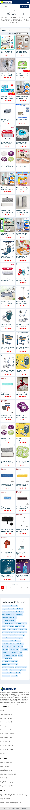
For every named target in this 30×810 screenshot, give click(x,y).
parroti (4, 629)
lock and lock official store (17, 643)
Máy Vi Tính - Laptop (6, 782)
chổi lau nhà (5, 646)
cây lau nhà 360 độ (18, 608)
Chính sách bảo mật (6, 714)
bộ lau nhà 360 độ (14, 649)
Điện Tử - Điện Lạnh (6, 762)
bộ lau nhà (5, 649)
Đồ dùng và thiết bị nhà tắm (22, 10)
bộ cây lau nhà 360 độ (8, 614)
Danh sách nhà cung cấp (7, 734)
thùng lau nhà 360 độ (8, 640)
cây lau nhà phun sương (20, 632)
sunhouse (13, 652)
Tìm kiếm (24, 6)
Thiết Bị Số (3, 778)
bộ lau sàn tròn (6, 638)
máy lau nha (14, 675)
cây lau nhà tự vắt (7, 658)
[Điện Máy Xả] (8, 689)
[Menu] (28, 2)
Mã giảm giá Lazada (6, 745)
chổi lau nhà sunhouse (8, 667)
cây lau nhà (5, 606)
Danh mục (3, 726)
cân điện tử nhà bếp (19, 635)
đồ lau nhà (17, 640)
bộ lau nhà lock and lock (16, 646)
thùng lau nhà (19, 611)
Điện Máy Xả (22, 808)
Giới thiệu (3, 710)
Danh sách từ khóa (6, 737)
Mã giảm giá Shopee (6, 749)
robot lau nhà (5, 652)
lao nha (4, 673)
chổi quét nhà (11, 611)
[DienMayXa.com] (8, 2)
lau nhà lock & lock (20, 626)
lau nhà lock (5, 643)
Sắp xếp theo (12, 33)
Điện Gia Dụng (4, 766)
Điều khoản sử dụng (6, 718)
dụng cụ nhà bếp (6, 608)
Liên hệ (2, 753)
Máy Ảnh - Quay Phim (7, 786)
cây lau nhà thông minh (8, 623)
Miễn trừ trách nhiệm (6, 722)
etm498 (20, 655)
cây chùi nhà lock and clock (9, 655)
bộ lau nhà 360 (14, 606)
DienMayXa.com (13, 808)
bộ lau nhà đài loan (7, 635)
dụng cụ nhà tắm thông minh (9, 664)
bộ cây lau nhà (6, 675)
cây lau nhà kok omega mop (9, 661)
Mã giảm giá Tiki (5, 741)
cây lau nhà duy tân (7, 632)
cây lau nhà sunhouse (20, 667)
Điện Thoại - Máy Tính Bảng (8, 774)
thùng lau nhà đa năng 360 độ (17, 670)
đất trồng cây (23, 649)
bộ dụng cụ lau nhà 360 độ (9, 617)
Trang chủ (2, 10)
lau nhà (4, 611)
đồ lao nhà (5, 670)
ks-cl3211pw (10, 673)
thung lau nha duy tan (8, 626)
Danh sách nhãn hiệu (6, 730)
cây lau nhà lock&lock (12, 629)
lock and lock (19, 614)
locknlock (19, 652)
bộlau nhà (18, 673)
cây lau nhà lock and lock (9, 620)
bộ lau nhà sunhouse (21, 623)
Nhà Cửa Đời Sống (11, 10)
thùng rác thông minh (17, 638)
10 (27, 587)
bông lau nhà (23, 629)
